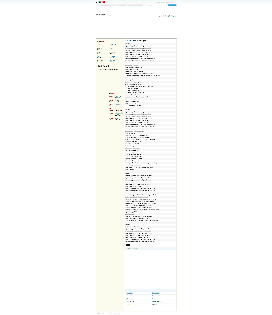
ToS (110, 313)
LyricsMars (99, 313)
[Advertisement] (136, 27)
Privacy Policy (105, 313)
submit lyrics (173, 2)
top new (162, 2)
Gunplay (128, 41)
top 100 (158, 2)
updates (167, 2)
